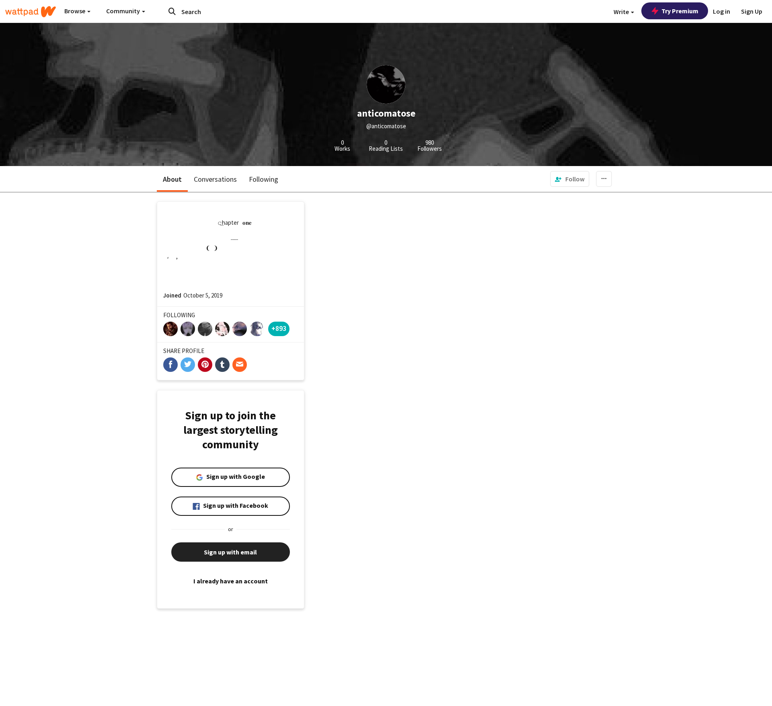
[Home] (30, 12)
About (172, 179)
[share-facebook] (170, 364)
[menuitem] (569, 179)
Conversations (215, 179)
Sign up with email (230, 552)
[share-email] (239, 364)
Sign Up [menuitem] (751, 11)
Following (263, 179)
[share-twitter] (188, 364)
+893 (278, 328)
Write (622, 12)
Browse (75, 11)
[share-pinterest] (205, 364)
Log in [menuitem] (721, 11)
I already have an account (230, 581)
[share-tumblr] (222, 364)
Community (123, 11)
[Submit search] (172, 11)
